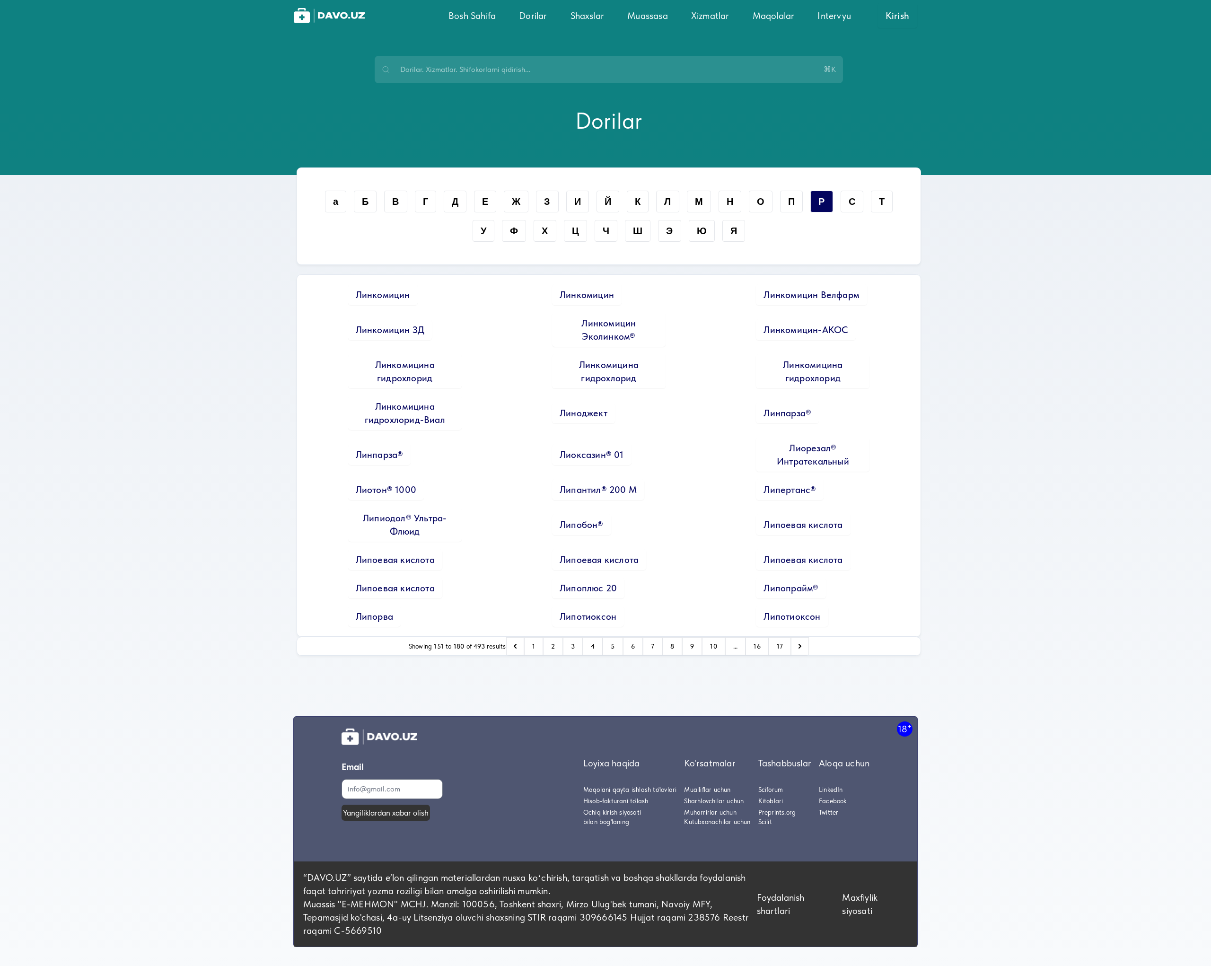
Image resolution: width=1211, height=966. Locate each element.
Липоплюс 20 (588, 588)
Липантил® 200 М (598, 489)
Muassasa (647, 15)
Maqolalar (774, 15)
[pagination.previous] (515, 646)
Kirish (897, 15)
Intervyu (834, 15)
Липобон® (582, 524)
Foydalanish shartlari (781, 904)
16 (757, 646)
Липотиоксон (588, 616)
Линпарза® (787, 413)
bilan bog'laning (606, 821)
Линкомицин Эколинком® (608, 329)
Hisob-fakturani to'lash (616, 801)
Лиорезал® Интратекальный (813, 454)
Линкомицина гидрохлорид (405, 371)
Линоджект (583, 413)
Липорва (374, 616)
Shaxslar (587, 15)
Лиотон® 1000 (386, 489)
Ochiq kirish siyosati (612, 812)
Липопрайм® (790, 588)
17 (780, 646)
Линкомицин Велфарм (811, 294)
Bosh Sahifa (472, 15)
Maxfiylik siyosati (860, 904)
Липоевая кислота (802, 524)
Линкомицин (383, 294)
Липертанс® (789, 489)
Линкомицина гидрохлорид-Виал (405, 413)
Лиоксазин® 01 (592, 454)
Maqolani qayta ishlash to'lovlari (630, 789)
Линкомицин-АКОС (805, 329)
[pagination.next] (800, 646)
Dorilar (533, 15)
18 (905, 728)
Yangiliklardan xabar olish (386, 812)
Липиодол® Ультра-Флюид (405, 524)
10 (713, 646)
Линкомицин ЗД (390, 329)
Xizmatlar (710, 15)
